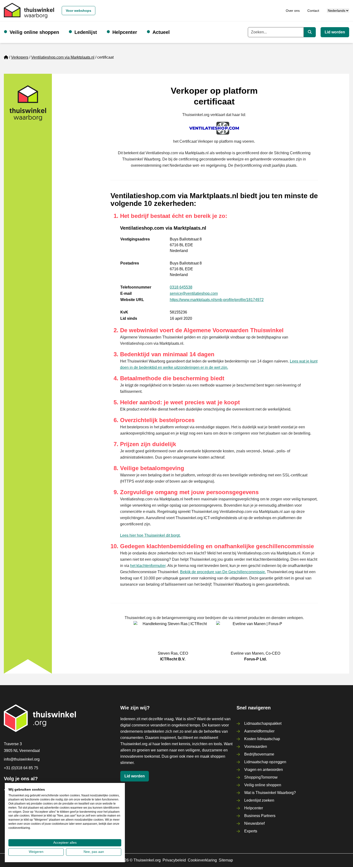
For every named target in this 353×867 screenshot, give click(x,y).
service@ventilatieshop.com (194, 293)
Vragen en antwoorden (263, 770)
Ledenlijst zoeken (259, 800)
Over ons (293, 10)
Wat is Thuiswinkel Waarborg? (270, 793)
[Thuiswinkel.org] (29, 10)
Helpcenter (124, 32)
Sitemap (226, 860)
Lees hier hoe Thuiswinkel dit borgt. (150, 535)
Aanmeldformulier (259, 731)
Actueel (161, 32)
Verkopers (19, 57)
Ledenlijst (85, 32)
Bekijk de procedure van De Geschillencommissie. (223, 572)
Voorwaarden (255, 746)
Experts (250, 831)
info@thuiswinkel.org (22, 759)
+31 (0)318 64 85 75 (21, 768)
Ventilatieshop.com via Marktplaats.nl (62, 57)
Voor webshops (78, 10)
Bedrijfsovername (259, 754)
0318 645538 (181, 287)
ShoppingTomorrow (261, 777)
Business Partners (259, 816)
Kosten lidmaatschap (262, 739)
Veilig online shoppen (34, 32)
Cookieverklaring (202, 860)
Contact (313, 10)
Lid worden (335, 32)
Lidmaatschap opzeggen (265, 762)
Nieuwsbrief (254, 823)
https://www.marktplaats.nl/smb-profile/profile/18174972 (217, 300)
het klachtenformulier (148, 566)
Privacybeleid (174, 860)
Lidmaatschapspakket (262, 723)
